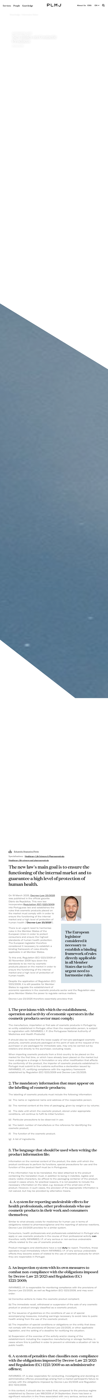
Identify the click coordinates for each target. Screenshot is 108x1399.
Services (7, 5)
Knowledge (15, 15)
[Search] (103, 5)
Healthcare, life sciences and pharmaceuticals (29, 860)
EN (96, 5)
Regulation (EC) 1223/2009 (38, 904)
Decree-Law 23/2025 (42, 895)
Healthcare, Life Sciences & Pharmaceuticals (44, 856)
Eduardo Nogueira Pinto (26, 851)
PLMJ (54, 5)
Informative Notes (30, 15)
